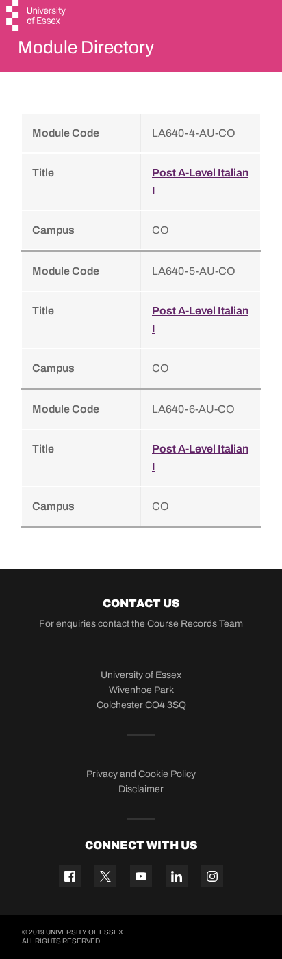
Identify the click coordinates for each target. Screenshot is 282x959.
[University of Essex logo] (36, 17)
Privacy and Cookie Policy (141, 774)
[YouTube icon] (141, 876)
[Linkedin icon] (177, 876)
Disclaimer (141, 789)
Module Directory (86, 47)
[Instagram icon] (212, 876)
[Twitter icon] (105, 876)
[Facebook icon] (70, 876)
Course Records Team (195, 624)
